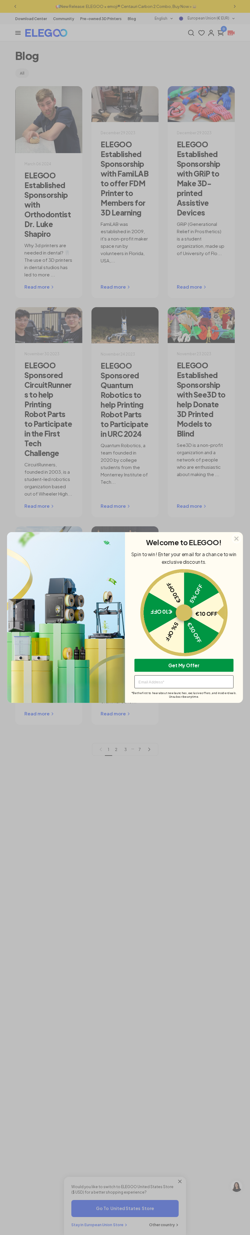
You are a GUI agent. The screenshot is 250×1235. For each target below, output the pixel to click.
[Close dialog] (236, 539)
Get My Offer (183, 665)
